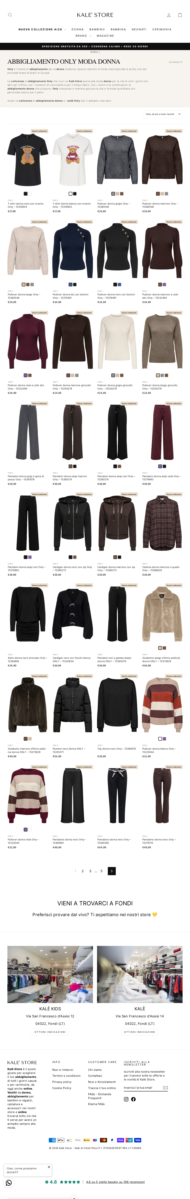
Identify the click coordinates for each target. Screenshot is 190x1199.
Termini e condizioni (66, 1075)
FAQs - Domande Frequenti (99, 1096)
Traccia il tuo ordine (102, 1088)
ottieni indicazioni (50, 1032)
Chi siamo (95, 1070)
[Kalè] (140, 974)
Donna (78, 29)
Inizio (94, 52)
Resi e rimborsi (62, 1070)
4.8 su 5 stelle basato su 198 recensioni (115, 1182)
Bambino (97, 29)
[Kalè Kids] (50, 974)
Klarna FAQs (96, 1104)
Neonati (139, 29)
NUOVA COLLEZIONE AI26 (41, 29)
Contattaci (95, 1075)
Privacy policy (62, 1082)
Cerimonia (161, 29)
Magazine (105, 35)
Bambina (118, 29)
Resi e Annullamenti (102, 1082)
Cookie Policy (61, 1088)
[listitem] (30, 193)
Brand (82, 35)
